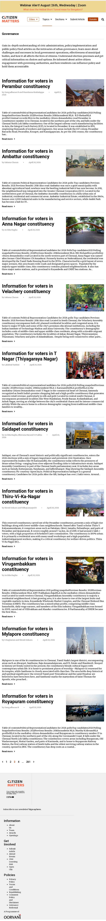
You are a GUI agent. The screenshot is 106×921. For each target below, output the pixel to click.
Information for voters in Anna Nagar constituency (28, 221)
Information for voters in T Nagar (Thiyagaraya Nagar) (30, 356)
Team (11, 830)
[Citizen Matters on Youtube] (13, 797)
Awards (12, 833)
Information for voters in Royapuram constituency (27, 698)
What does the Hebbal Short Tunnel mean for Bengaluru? (53, 9)
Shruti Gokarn (11, 508)
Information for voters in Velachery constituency (27, 288)
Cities (32, 19)
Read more (7, 139)
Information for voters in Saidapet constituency (27, 426)
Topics (46, 19)
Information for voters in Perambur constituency (27, 83)
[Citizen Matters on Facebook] (9, 797)
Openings (13, 835)
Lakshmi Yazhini (12, 365)
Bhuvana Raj (23, 435)
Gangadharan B (12, 92)
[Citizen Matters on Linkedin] (11, 797)
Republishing (15, 892)
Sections (60, 19)
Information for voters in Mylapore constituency (27, 631)
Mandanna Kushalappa (33, 92)
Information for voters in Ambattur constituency (27, 153)
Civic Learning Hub (13, 861)
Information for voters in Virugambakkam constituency (27, 564)
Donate (93, 19)
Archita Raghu (11, 230)
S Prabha (38, 435)
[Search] (102, 19)
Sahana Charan (11, 162)
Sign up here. (35, 809)
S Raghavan (10, 640)
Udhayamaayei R (29, 508)
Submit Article (77, 19)
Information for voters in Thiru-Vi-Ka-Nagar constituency (27, 496)
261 (28, 761)
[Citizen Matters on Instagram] (7, 797)
